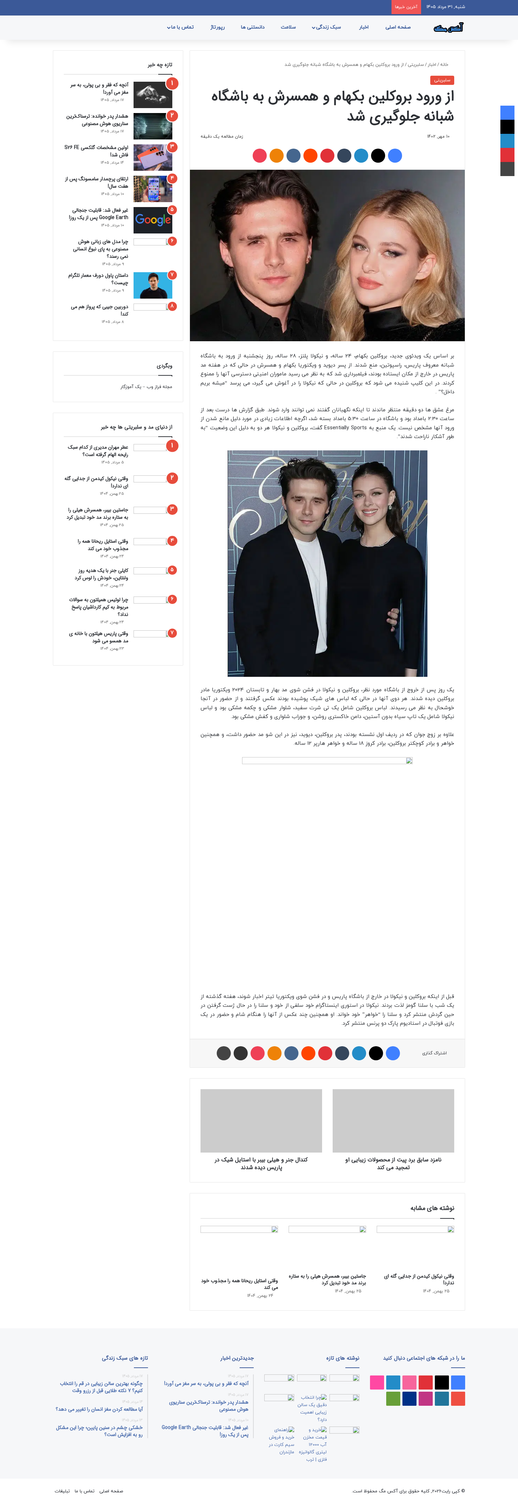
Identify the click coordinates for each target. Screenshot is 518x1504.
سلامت (289, 27)
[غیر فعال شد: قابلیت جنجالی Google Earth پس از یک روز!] (153, 220)
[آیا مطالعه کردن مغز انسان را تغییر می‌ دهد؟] (344, 1435)
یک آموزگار (131, 387)
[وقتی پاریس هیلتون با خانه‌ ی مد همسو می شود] (153, 642)
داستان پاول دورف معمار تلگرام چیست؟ (98, 279)
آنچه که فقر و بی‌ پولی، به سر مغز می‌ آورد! (99, 88)
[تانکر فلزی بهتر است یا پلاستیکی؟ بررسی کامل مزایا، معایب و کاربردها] (312, 1445)
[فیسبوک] (395, 156)
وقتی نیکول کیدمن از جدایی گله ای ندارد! (419, 1279)
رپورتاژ (218, 27)
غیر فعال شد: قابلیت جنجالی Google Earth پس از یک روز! (98, 213)
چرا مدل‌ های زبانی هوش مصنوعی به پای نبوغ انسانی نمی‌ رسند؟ (100, 249)
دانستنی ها (253, 27)
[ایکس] (378, 156)
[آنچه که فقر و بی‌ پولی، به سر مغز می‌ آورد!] (153, 95)
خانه (445, 65)
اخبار (364, 27)
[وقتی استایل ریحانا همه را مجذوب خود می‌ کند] (239, 1250)
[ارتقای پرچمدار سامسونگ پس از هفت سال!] (153, 189)
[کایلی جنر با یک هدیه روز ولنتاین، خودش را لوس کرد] (153, 579)
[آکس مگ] (447, 27)
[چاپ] (224, 1053)
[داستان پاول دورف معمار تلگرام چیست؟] (153, 285)
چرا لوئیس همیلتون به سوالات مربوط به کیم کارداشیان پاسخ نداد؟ (98, 607)
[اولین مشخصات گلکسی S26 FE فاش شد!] (153, 157)
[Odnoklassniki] (277, 156)
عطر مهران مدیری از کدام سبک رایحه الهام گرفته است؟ (98, 450)
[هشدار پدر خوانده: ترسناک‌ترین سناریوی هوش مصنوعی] (153, 126)
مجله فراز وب (159, 387)
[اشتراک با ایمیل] (241, 1053)
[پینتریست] (327, 156)
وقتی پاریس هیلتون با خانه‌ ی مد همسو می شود (98, 637)
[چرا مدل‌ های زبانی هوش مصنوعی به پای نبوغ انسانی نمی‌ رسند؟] (153, 251)
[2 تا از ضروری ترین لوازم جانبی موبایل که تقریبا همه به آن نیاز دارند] (344, 1382)
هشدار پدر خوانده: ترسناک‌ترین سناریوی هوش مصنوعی (97, 119)
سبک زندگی (329, 27)
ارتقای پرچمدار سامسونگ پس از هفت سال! (96, 182)
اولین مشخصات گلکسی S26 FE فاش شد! (96, 151)
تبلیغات (62, 1491)
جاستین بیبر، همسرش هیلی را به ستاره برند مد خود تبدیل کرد (327, 1279)
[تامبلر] (344, 156)
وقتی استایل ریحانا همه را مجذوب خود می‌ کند (239, 1284)
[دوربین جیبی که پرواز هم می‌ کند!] (153, 317)
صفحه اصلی (399, 27)
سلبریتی (416, 65)
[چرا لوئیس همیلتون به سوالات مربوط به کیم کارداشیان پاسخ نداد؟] (153, 609)
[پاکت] (260, 156)
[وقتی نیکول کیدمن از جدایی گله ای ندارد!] (415, 1247)
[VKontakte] (293, 156)
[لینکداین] (361, 156)
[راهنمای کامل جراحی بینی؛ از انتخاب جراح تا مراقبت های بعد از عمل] (344, 1402)
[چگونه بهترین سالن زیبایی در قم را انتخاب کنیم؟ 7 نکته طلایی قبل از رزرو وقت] (312, 1409)
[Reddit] (310, 156)
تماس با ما (183, 27)
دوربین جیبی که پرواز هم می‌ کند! (99, 310)
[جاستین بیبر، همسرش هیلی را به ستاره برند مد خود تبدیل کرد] (327, 1247)
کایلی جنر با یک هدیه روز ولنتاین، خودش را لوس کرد (101, 574)
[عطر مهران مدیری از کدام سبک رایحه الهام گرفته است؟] (153, 457)
